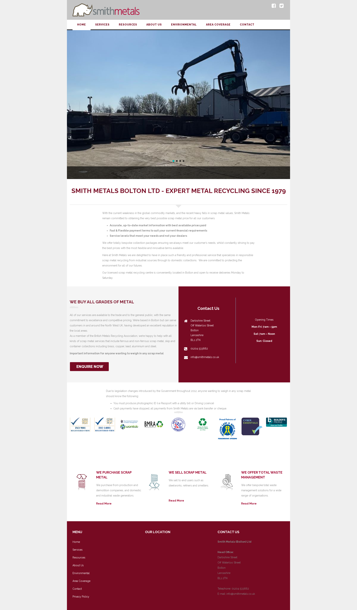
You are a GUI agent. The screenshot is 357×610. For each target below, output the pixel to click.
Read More (104, 503)
